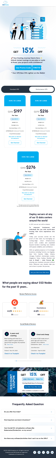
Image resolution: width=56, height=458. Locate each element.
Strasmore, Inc (20, 454)
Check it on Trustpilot (12, 353)
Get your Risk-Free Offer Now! (40, 272)
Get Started (15, 143)
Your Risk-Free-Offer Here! (33, 387)
